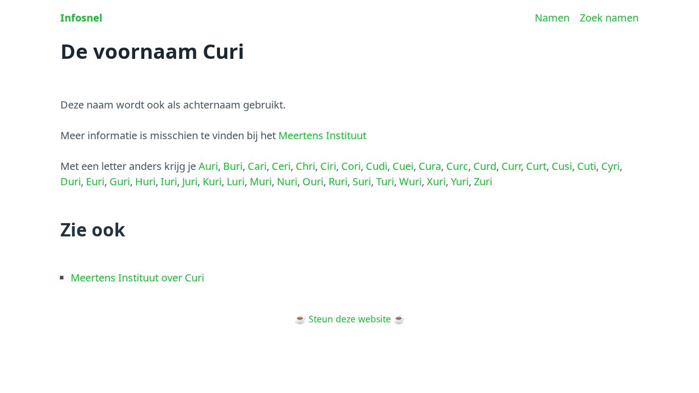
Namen (552, 18)
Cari (257, 166)
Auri (208, 166)
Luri (236, 181)
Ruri (338, 181)
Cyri (610, 166)
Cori (351, 166)
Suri (362, 181)
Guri (120, 181)
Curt (536, 166)
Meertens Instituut (322, 135)
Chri (305, 166)
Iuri (169, 181)
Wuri (410, 181)
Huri (145, 181)
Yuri (460, 181)
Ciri (328, 166)
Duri (70, 181)
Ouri (312, 181)
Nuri (287, 181)
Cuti (586, 166)
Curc (457, 166)
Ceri (281, 166)
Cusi (562, 166)
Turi (385, 181)
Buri (233, 166)
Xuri (436, 181)
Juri (190, 181)
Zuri (483, 181)
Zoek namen (609, 18)
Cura (430, 166)
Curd (484, 166)
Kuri (212, 181)
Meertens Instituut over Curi (137, 278)
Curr (511, 166)
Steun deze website (350, 319)
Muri (261, 181)
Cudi (376, 166)
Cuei (402, 166)
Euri (95, 181)
